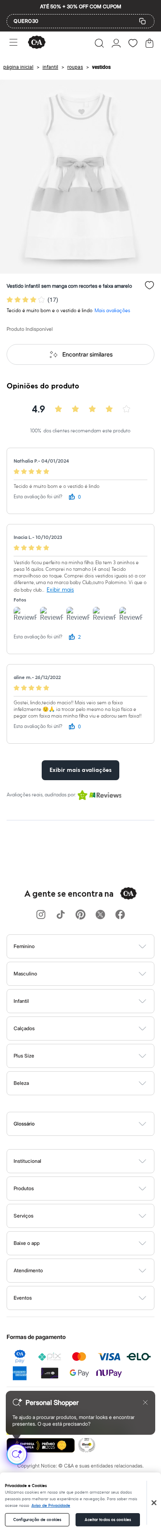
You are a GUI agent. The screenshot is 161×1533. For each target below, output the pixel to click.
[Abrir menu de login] (116, 43)
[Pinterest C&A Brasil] (80, 915)
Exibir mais (60, 589)
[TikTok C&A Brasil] (61, 915)
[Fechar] (154, 1503)
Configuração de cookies (37, 1519)
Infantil (21, 1001)
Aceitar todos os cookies (108, 1519)
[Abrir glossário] (91, 1124)
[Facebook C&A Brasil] (120, 915)
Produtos (24, 1188)
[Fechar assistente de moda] (145, 1402)
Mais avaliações (112, 311)
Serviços (23, 1216)
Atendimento (28, 1270)
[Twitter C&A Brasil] (100, 915)
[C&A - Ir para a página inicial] (37, 42)
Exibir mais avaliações (80, 770)
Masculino (25, 973)
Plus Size (24, 1056)
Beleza (21, 1083)
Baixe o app (27, 1243)
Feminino (24, 946)
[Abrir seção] (94, 946)
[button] (99, 43)
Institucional (27, 1161)
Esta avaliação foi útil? (38, 497)
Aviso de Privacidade (50, 1505)
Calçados (24, 1028)
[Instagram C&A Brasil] (41, 915)
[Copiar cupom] (142, 21)
